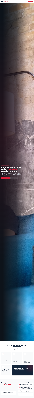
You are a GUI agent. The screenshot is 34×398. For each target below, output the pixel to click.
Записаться (30, 1)
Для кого (15, 1)
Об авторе (25, 1)
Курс (22, 1)
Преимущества (19, 1)
